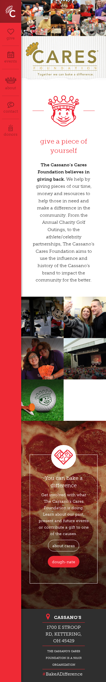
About (10, 88)
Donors (11, 134)
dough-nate (63, 561)
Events (10, 61)
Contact (10, 111)
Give (11, 38)
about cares (63, 545)
